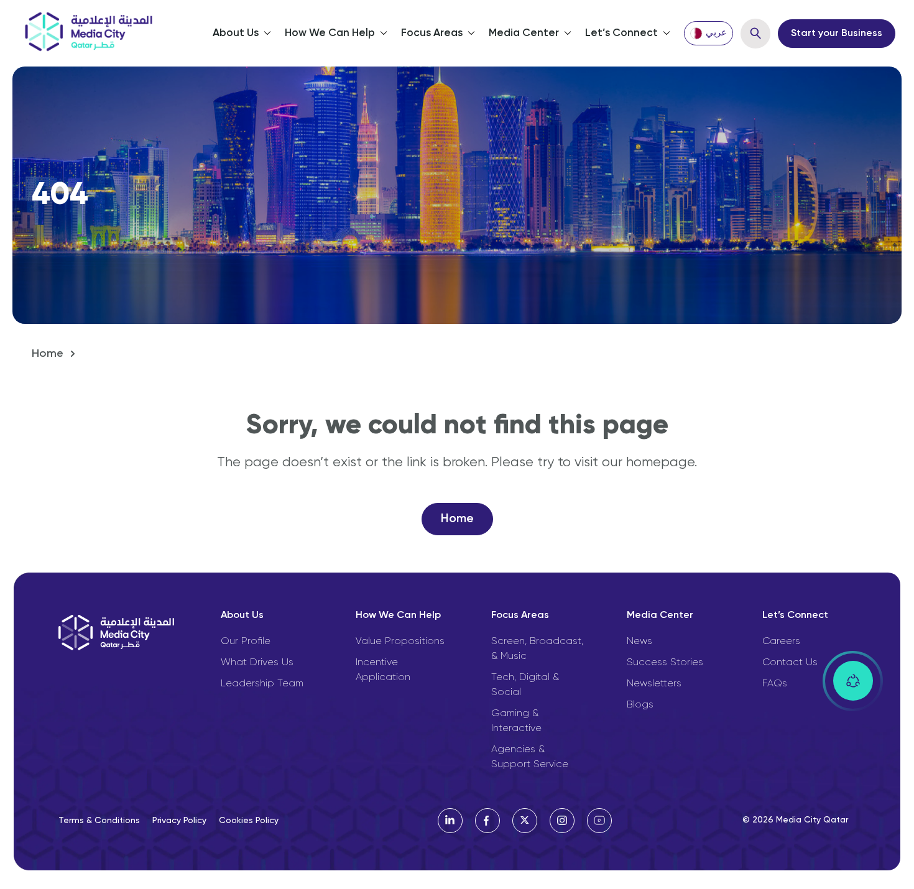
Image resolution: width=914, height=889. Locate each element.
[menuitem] (708, 33)
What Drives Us (257, 663)
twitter (524, 820)
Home (47, 353)
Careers (781, 642)
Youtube (599, 820)
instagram (562, 820)
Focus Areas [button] (432, 33)
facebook (487, 820)
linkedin (450, 820)
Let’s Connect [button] (621, 33)
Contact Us (790, 663)
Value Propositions (400, 642)
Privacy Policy (179, 820)
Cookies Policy (249, 820)
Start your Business (836, 34)
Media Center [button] (524, 33)
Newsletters (654, 684)
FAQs (774, 684)
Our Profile (245, 642)
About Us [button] (236, 33)
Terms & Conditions (99, 820)
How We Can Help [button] (330, 33)
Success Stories (665, 663)
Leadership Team (262, 684)
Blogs (640, 705)
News (639, 642)
